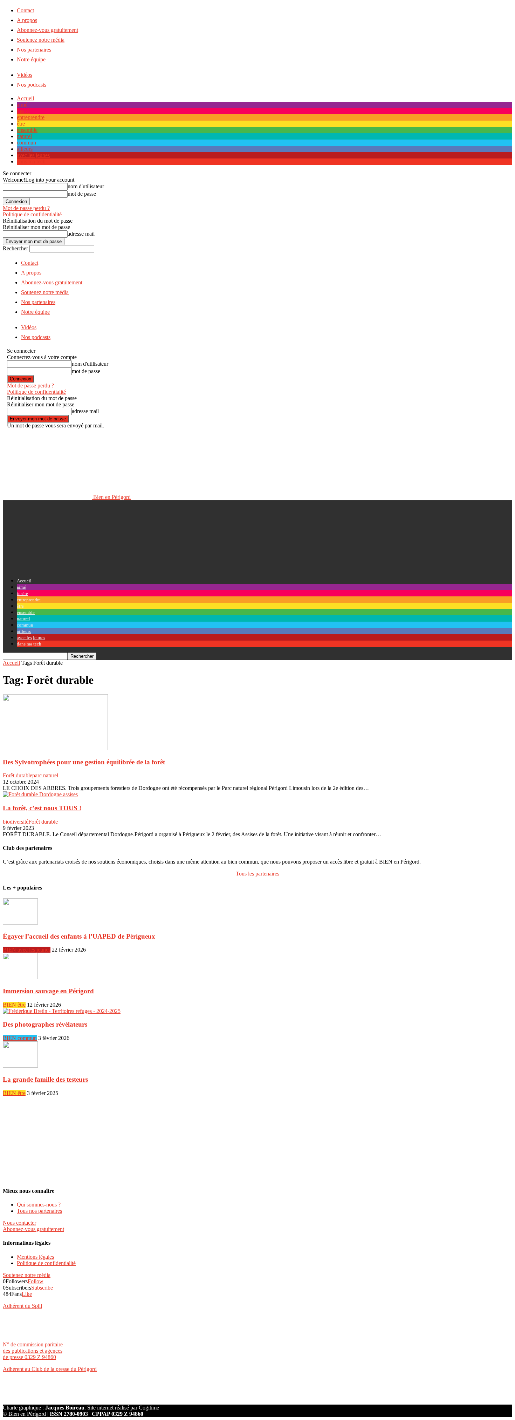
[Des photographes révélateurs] (62, 1011)
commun (26, 143)
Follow (35, 1281)
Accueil (25, 98)
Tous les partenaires (257, 874)
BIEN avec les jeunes (26, 950)
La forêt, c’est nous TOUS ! (42, 808)
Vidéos (24, 75)
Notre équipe (31, 59)
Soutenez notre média (40, 40)
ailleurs (25, 149)
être (21, 124)
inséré (23, 111)
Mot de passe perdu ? (26, 208)
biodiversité (15, 822)
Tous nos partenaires (39, 1211)
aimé (22, 105)
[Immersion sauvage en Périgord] (20, 977)
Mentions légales (35, 1257)
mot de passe (82, 194)
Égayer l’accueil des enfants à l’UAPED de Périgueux (79, 936)
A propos (27, 20)
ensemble (27, 130)
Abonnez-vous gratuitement (47, 30)
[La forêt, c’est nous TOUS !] (40, 794)
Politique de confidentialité (32, 214)
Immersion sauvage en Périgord (48, 991)
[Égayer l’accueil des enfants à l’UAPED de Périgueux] (20, 923)
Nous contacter (19, 1223)
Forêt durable (17, 775)
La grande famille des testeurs (45, 1079)
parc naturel (45, 775)
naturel (24, 136)
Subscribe (42, 1288)
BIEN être (14, 1005)
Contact (25, 10)
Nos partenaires (34, 50)
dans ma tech (31, 161)
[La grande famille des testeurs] (20, 1066)
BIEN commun (20, 1038)
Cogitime (149, 1408)
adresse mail (81, 234)
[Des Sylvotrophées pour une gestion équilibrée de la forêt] (55, 748)
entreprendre (30, 117)
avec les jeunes (33, 155)
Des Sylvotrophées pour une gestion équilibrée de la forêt (84, 762)
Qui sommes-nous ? (39, 1205)
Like (27, 1294)
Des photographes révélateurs (45, 1024)
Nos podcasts (31, 85)
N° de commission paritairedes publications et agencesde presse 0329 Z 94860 (33, 1350)
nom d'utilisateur (86, 186)
